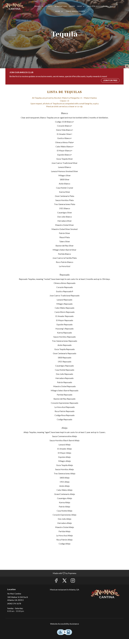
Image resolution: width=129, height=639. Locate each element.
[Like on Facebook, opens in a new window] (56, 581)
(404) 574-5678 (14, 603)
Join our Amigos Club (97, 6)
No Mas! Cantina (105, 594)
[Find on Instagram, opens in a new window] (73, 581)
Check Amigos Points (75, 11)
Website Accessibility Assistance (64, 624)
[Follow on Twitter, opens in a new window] (64, 581)
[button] (39, 6)
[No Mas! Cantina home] (13, 6)
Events (49, 6)
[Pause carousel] (127, 66)
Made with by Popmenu (39, 573)
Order (72, 6)
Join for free (110, 80)
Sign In (113, 6)
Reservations (61, 6)
